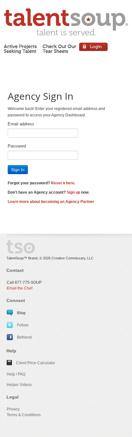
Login (93, 48)
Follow (22, 325)
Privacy (13, 409)
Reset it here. (63, 183)
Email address (21, 124)
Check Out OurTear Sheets (59, 49)
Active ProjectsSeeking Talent (20, 49)
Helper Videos (19, 384)
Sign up (73, 192)
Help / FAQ (16, 374)
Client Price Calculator (35, 363)
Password (17, 146)
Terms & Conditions (24, 415)
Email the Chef (19, 288)
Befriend (24, 337)
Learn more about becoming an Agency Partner (51, 201)
